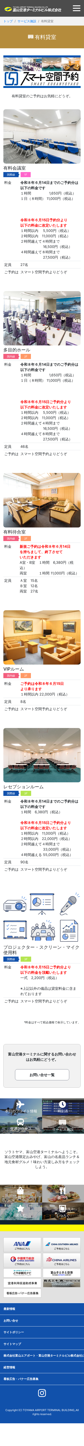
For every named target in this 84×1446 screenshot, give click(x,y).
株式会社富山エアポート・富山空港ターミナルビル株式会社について (44, 1355)
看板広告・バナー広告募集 (21, 1379)
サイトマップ (12, 1344)
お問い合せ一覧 (42, 1075)
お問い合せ (11, 1320)
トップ (8, 21)
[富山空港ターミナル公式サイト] (33, 8)
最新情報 (9, 1308)
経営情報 (9, 1367)
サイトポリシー (14, 1332)
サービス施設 (26, 21)
